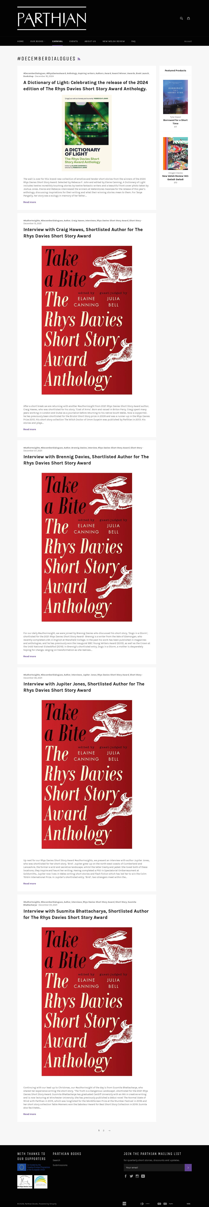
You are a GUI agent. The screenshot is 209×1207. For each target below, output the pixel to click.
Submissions (60, 1165)
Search (56, 1160)
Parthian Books (31, 1204)
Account (188, 41)
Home (20, 41)
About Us (90, 41)
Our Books (37, 41)
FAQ (133, 41)
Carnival (57, 41)
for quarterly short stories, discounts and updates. (152, 1160)
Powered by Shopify (47, 1204)
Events (73, 41)
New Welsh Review (114, 41)
